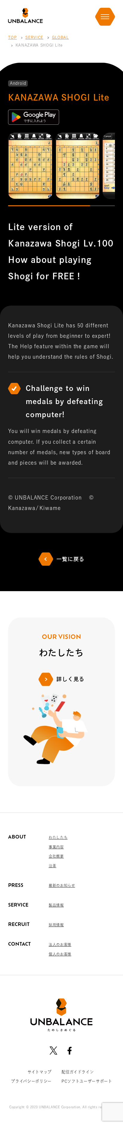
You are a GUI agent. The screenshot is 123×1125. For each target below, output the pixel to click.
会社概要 (56, 856)
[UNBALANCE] (25, 15)
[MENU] (105, 17)
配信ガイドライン (77, 1072)
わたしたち (58, 837)
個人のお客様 (60, 954)
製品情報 (56, 905)
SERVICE (34, 37)
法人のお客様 (60, 944)
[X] (53, 1050)
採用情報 (56, 925)
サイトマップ (39, 1072)
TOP (12, 37)
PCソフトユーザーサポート (86, 1081)
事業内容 (56, 847)
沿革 (52, 865)
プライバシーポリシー (31, 1081)
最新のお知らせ (62, 885)
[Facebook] (69, 1050)
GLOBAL (60, 37)
